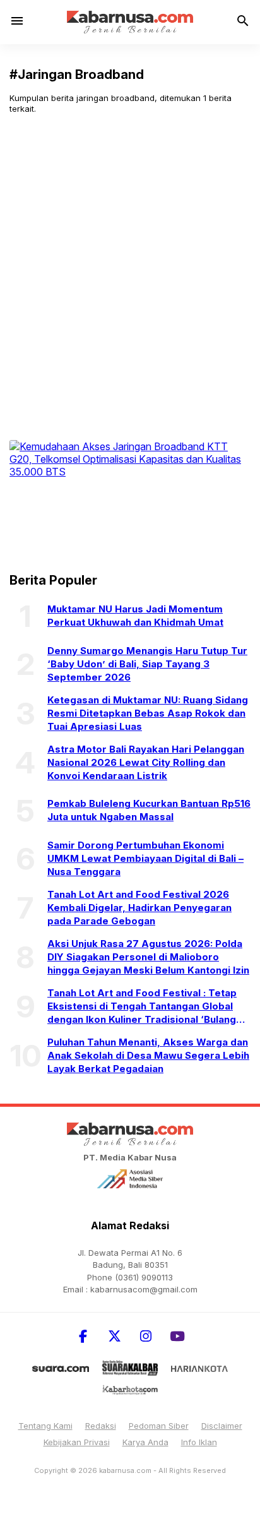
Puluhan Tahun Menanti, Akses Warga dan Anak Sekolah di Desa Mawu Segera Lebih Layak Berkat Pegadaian (148, 1055)
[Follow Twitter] (114, 1336)
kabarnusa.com (125, 1470)
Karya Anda (145, 1442)
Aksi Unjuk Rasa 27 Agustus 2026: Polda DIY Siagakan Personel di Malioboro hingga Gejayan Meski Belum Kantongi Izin (148, 957)
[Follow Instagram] (145, 1336)
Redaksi (100, 1426)
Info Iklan (199, 1442)
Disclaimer (221, 1426)
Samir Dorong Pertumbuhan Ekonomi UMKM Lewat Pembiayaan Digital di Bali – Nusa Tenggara (145, 858)
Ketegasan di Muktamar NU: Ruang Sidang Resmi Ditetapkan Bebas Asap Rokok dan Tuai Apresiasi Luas (147, 713)
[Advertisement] (130, 260)
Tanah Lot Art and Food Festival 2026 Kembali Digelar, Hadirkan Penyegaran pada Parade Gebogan (139, 907)
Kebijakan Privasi (77, 1442)
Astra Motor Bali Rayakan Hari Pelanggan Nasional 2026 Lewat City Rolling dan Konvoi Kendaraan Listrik (145, 762)
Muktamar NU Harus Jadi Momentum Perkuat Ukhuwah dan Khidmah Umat (135, 615)
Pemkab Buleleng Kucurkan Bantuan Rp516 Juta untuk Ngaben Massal (149, 810)
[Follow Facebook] (82, 1336)
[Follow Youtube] (177, 1336)
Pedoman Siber (159, 1426)
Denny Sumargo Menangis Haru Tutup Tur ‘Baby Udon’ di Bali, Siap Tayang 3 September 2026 (147, 664)
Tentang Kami (45, 1426)
